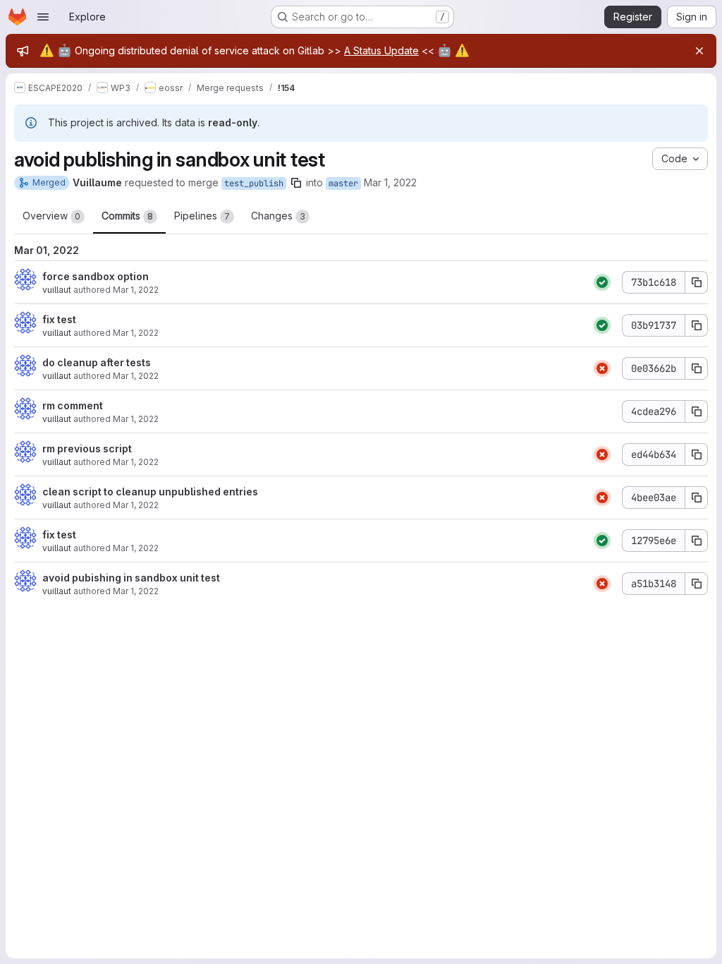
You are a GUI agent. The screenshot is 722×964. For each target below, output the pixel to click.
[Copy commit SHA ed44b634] (696, 454)
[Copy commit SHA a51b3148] (696, 583)
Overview (51, 216)
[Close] (699, 50)
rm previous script (87, 448)
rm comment (72, 405)
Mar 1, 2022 (390, 182)
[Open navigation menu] (43, 17)
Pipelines (202, 216)
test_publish (253, 183)
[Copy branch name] (296, 182)
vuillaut (56, 289)
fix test (59, 319)
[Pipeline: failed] (602, 368)
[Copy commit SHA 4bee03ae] (696, 497)
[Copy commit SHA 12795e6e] (696, 540)
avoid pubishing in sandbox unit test (131, 578)
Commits (127, 216)
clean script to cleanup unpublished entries (150, 492)
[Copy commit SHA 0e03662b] (696, 368)
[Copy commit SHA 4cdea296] (696, 411)
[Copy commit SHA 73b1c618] (696, 282)
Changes (278, 216)
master (343, 183)
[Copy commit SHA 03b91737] (696, 325)
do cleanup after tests (96, 362)
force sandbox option (95, 276)
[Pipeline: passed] (602, 282)
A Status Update (381, 50)
